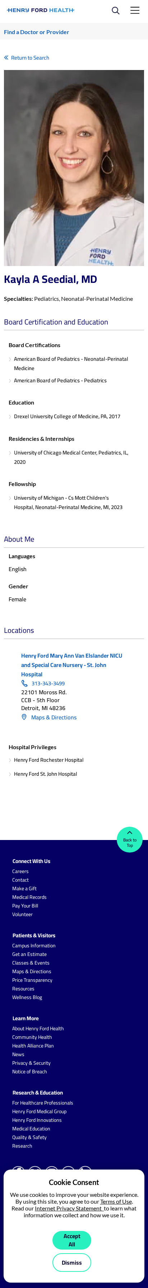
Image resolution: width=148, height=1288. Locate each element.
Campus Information (34, 945)
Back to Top (130, 842)
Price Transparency (32, 980)
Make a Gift (24, 888)
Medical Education (31, 1128)
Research (22, 1146)
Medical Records (29, 897)
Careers (20, 871)
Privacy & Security (31, 1063)
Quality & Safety (29, 1137)
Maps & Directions (53, 717)
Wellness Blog (27, 997)
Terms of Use (116, 1201)
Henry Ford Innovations (37, 1120)
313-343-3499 (48, 683)
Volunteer (22, 914)
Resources (23, 988)
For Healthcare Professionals (42, 1103)
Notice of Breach (29, 1071)
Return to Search (30, 57)
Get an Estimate (29, 954)
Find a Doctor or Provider (36, 31)
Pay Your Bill (25, 906)
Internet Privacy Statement (69, 1208)
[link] (41, 10)
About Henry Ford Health (38, 1028)
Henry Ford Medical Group (39, 1111)
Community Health (32, 1037)
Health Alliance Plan (33, 1046)
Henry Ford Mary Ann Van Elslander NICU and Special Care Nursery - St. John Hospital (71, 665)
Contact (20, 880)
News (18, 1054)
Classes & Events (31, 963)
